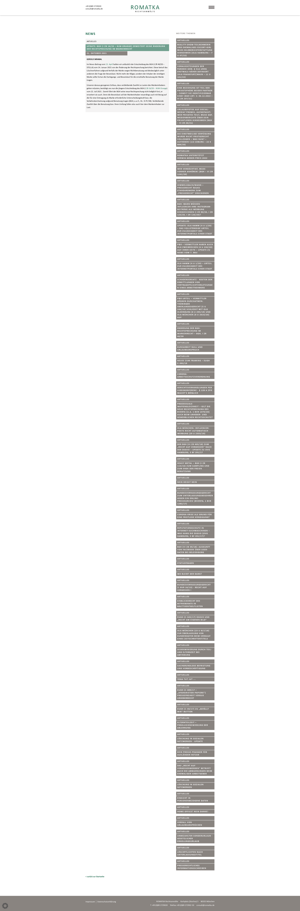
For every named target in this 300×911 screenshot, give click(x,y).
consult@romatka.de (94, 9)
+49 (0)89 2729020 (93, 6)
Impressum (90, 902)
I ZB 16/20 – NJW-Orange (156, 88)
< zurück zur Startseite (95, 877)
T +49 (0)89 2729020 (159, 905)
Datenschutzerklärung (106, 902)
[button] (5, 906)
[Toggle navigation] (214, 8)
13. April (109, 64)
